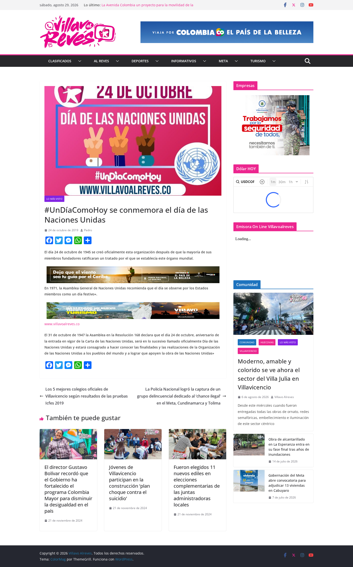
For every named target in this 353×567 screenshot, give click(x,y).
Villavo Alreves (284, 397)
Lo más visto (54, 198)
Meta (223, 61)
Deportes (140, 61)
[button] (78, 61)
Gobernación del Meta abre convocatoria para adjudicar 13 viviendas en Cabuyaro (287, 483)
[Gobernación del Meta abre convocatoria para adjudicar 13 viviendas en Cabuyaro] (249, 486)
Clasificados (59, 61)
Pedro (88, 230)
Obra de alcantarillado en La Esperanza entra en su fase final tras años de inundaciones (289, 447)
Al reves (101, 61)
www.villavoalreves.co (61, 324)
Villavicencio (248, 351)
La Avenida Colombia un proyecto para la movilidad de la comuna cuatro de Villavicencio (147, 7)
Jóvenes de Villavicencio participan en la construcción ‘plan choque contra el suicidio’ (129, 483)
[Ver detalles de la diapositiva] (226, 32)
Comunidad (247, 342)
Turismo (258, 61)
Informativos (183, 61)
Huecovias (267, 342)
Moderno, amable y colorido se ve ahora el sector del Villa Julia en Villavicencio (269, 374)
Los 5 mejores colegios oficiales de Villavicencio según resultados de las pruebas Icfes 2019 (86, 396)
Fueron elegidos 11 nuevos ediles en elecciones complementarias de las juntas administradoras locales (197, 486)
